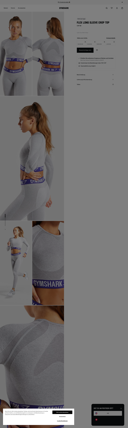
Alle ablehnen (62, 416)
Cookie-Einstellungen (62, 421)
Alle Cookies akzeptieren (62, 412)
